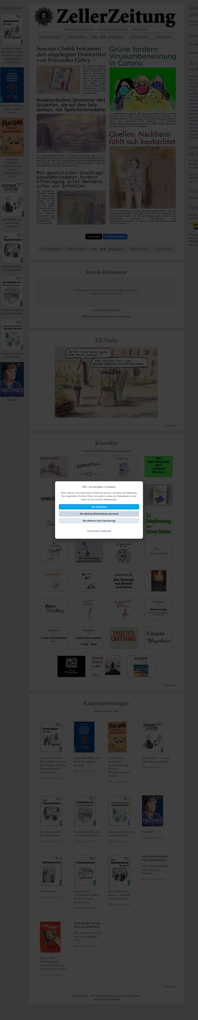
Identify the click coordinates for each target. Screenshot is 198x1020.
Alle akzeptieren (99, 507)
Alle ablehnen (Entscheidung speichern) (99, 514)
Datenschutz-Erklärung (99, 531)
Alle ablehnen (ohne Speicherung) (99, 521)
